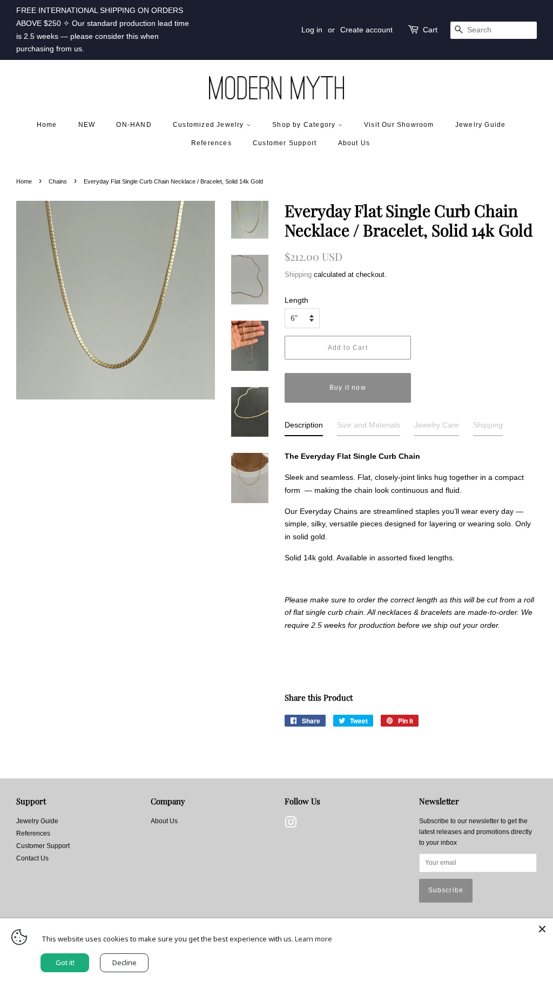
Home (47, 124)
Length (296, 300)
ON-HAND (133, 124)
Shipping (298, 274)
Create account (366, 29)
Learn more (313, 939)
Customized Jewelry (209, 124)
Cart (430, 29)
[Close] (542, 929)
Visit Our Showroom (399, 124)
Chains (58, 181)
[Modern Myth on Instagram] (290, 825)
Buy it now (347, 387)
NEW (87, 124)
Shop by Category (305, 124)
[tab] (304, 427)
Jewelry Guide (480, 124)
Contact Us (32, 858)
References (211, 143)
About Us (354, 143)
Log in (311, 29)
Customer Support (284, 143)
